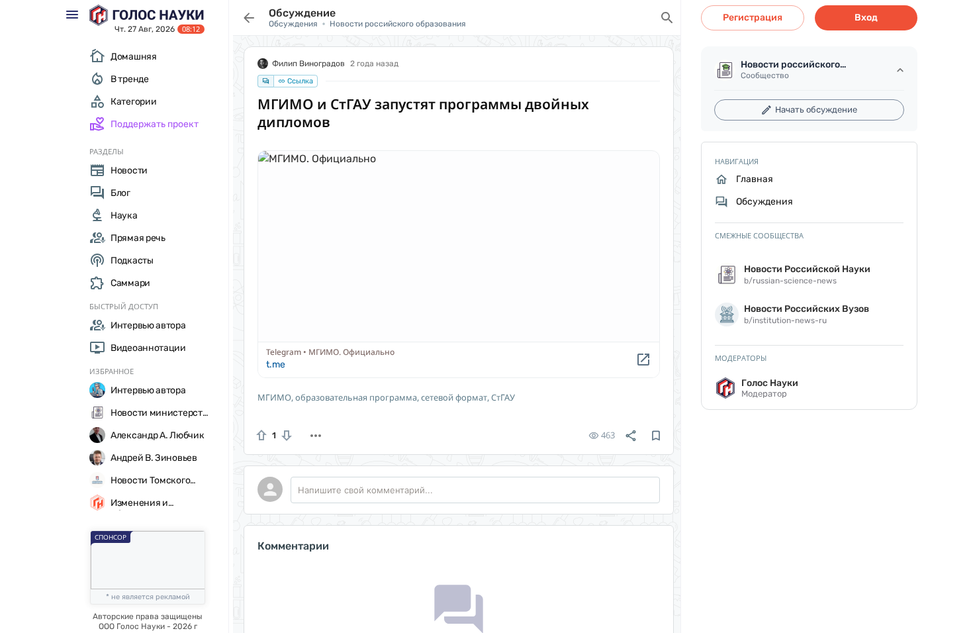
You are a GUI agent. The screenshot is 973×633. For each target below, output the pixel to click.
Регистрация (752, 17)
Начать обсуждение (816, 110)
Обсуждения (293, 24)
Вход (866, 17)
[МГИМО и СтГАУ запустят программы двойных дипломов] (458, 264)
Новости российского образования (398, 24)
